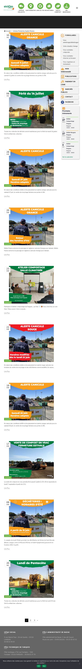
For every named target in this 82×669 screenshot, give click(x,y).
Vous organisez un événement (69, 63)
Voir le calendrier (67, 157)
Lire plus (7, 79)
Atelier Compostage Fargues (70, 121)
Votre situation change (70, 46)
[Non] (79, 664)
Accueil (8, 31)
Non (44, 666)
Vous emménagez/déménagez (70, 41)
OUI (39, 666)
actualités (8, 68)
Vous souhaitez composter (68, 51)
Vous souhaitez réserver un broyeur (69, 57)
